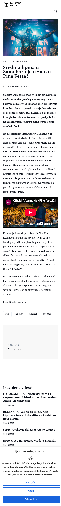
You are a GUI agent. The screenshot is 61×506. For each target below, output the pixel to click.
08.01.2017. (9, 423)
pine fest (33, 314)
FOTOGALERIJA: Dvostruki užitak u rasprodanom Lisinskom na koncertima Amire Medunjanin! (30, 397)
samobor (47, 314)
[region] (30, 476)
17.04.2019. (9, 405)
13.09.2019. (9, 434)
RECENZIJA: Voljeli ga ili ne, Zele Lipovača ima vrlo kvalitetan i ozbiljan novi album (29, 415)
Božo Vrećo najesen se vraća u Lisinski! (29, 440)
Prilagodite (31, 482)
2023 (7, 314)
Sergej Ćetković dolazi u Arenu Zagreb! (29, 429)
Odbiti (31, 490)
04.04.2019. (9, 445)
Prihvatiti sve (31, 499)
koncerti (19, 314)
